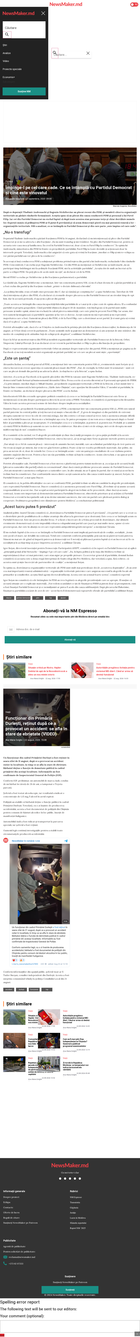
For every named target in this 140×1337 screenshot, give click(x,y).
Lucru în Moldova (78, 1217)
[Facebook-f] (60, 1178)
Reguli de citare (11, 1217)
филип (63, 598)
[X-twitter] (65, 1178)
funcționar (34, 989)
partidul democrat (23, 598)
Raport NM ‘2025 (78, 1228)
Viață (30, 664)
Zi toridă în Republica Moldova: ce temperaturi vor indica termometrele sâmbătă (76, 1066)
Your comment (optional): (22, 1316)
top (50, 598)
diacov (8, 598)
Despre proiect (11, 1197)
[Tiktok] (75, 1178)
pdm (37, 598)
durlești (21, 989)
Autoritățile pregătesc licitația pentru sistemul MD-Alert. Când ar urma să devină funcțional (115, 671)
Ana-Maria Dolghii (37, 679)
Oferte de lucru (11, 1212)
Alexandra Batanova (14, 199)
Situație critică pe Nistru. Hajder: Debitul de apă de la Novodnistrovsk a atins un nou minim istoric (47, 671)
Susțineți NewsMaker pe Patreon (20, 1222)
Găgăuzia (74, 1207)
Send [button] (2, 1335)
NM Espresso (76, 1197)
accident (8, 989)
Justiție (73, 1212)
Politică (9, 181)
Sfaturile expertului (78, 1222)
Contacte (8, 1207)
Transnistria (75, 1202)
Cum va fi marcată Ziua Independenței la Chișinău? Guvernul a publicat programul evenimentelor (75, 1042)
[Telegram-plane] (80, 1178)
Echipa (6, 1202)
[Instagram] (70, 1178)
